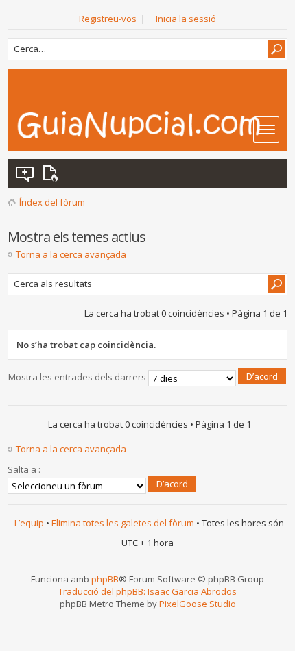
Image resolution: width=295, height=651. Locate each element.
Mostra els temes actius (52, 173)
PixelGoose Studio (197, 604)
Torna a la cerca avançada (71, 254)
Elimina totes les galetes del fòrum (122, 523)
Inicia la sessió (186, 18)
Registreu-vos (108, 18)
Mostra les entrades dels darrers (78, 377)
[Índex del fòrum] (152, 124)
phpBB (105, 579)
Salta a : (24, 469)
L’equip (29, 523)
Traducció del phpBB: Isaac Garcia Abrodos (147, 591)
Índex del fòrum (52, 202)
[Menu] (266, 129)
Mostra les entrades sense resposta (25, 173)
